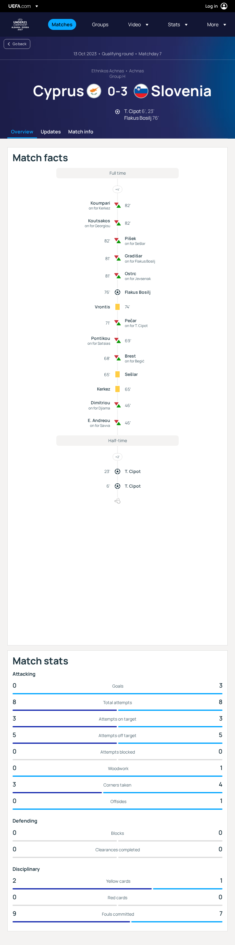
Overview (22, 132)
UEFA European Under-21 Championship (20, 24)
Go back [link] (19, 43)
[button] (138, 24)
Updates (51, 132)
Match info (80, 132)
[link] (62, 24)
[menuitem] (64, 24)
